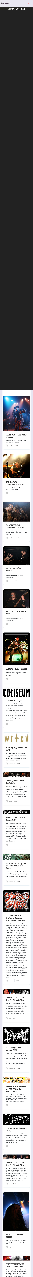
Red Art (11, 580)
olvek (10, 1018)
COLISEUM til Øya (14, 700)
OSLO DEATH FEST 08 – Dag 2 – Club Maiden (16, 998)
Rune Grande (11, 445)
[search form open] (29, 4)
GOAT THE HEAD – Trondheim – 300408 (15, 526)
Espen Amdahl (12, 1247)
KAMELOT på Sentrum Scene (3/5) (15, 818)
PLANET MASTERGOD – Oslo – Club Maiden (16, 1265)
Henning (11, 801)
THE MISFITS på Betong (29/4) (16, 1129)
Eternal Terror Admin (12, 763)
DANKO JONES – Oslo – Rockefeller (16, 781)
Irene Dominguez (12, 537)
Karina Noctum (12, 980)
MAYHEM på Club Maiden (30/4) (13, 1048)
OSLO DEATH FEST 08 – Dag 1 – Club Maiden (16, 1163)
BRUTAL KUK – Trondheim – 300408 (15, 483)
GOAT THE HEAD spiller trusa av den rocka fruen (16, 865)
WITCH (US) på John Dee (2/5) (16, 748)
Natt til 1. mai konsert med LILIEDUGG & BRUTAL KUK (16, 1089)
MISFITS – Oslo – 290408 (16, 669)
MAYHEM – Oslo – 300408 (13, 569)
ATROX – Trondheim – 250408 (15, 1235)
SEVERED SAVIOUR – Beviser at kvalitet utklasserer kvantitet (15, 918)
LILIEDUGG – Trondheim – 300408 (16, 435)
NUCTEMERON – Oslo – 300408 (16, 612)
